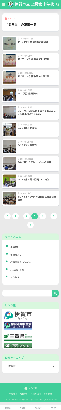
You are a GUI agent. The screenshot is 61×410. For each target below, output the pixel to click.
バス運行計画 (17, 269)
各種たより (16, 254)
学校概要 (13, 394)
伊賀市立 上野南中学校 (34, 4)
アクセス (14, 277)
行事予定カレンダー (20, 262)
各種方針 (14, 247)
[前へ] (7, 216)
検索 (55, 293)
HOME (32, 388)
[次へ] (30, 225)
